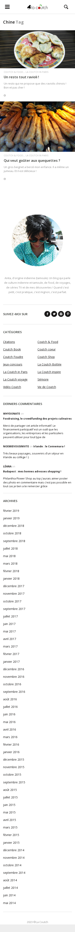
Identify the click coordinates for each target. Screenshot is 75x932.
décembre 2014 (13, 850)
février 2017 (11, 654)
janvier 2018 (11, 578)
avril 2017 (9, 639)
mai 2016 (9, 722)
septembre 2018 (14, 541)
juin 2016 (9, 714)
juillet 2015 (10, 797)
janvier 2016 (11, 752)
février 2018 (11, 571)
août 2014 (10, 880)
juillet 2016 (10, 707)
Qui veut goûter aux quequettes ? (32, 160)
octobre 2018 (12, 533)
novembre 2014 (13, 858)
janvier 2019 (11, 518)
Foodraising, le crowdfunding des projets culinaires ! (38, 418)
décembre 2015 (13, 759)
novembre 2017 (13, 594)
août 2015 (10, 790)
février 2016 (11, 744)
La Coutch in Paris (37, 72)
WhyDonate (11, 413)
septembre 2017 (14, 609)
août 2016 (10, 699)
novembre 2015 (13, 767)
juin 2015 (9, 805)
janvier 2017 (11, 662)
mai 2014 (9, 903)
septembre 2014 (14, 873)
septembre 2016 (14, 692)
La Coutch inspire (49, 372)
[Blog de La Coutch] (37, 6)
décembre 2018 (13, 526)
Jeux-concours (12, 364)
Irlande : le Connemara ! (49, 446)
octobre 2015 (12, 774)
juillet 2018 (10, 548)
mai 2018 (9, 556)
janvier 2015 (11, 843)
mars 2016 (10, 737)
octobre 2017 (12, 601)
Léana (7, 466)
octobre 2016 (12, 684)
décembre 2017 (13, 586)
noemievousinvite (16, 446)
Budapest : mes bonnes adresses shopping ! (32, 471)
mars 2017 (10, 646)
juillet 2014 (10, 888)
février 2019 (11, 511)
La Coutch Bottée (49, 364)
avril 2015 (9, 820)
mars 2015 (10, 827)
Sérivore (43, 379)
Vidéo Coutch (12, 387)
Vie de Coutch (47, 387)
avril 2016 (9, 729)
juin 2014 (9, 895)
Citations (9, 342)
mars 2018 (10, 563)
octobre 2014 (12, 865)
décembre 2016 (13, 669)
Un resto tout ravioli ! (21, 77)
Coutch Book (12, 349)
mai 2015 (9, 812)
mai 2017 (9, 631)
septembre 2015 (14, 782)
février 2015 (11, 835)
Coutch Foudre (13, 357)
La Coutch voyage (15, 379)
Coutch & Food (13, 72)
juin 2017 (9, 624)
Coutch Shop (46, 357)
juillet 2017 (10, 616)
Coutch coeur (47, 349)
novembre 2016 (13, 677)
